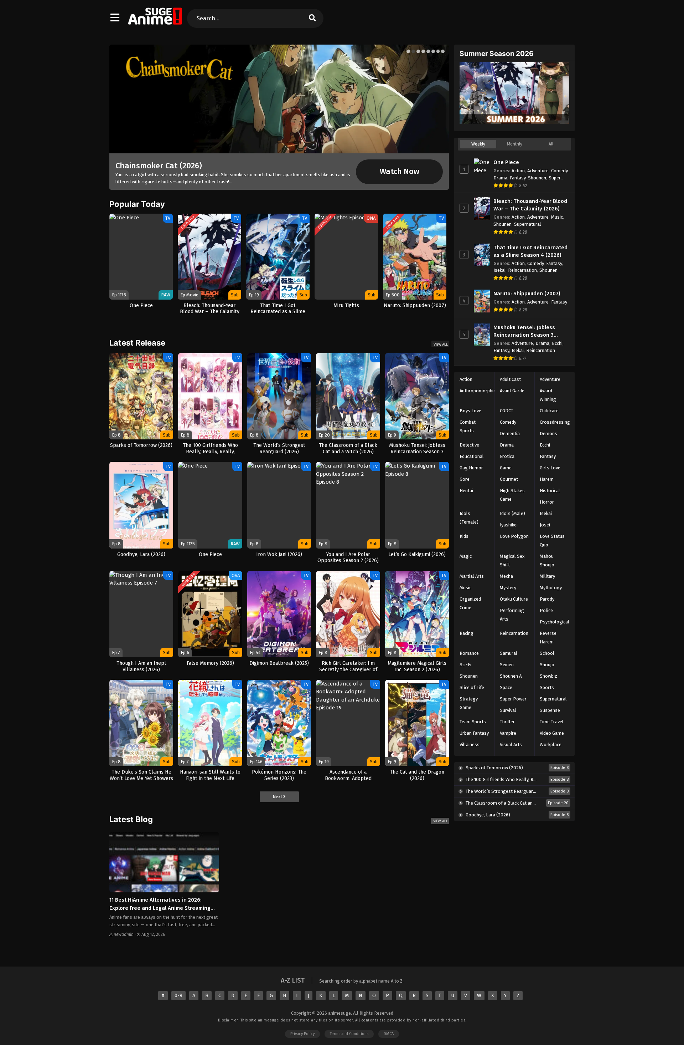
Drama (500, 177)
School (547, 653)
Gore (465, 479)
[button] (408, 51)
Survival (508, 710)
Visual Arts (511, 744)
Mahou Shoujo (547, 560)
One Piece (506, 162)
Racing (466, 633)
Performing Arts (512, 615)
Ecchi (557, 343)
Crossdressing (555, 422)
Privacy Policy (302, 1033)
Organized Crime (470, 603)
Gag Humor (471, 467)
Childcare (549, 410)
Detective (469, 445)
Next (278, 796)
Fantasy (517, 177)
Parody (547, 599)
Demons (548, 433)
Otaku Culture (514, 599)
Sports (547, 687)
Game (506, 467)
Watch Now (399, 171)
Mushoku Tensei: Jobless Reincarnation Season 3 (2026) (524, 331)
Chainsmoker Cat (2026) (158, 165)
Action (518, 170)
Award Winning (548, 395)
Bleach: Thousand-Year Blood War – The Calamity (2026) (530, 205)
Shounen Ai (511, 676)
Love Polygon (514, 536)
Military (547, 576)
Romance (469, 653)
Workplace (550, 744)
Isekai (499, 270)
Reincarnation (522, 270)
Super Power (513, 699)
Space (506, 687)
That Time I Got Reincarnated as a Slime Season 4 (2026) (530, 251)
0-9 (178, 996)
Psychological (554, 622)
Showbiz (548, 676)
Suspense (550, 710)
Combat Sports (468, 426)
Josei (545, 524)
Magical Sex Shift (512, 560)
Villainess (470, 744)
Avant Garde (512, 390)
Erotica (507, 456)
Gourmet (509, 479)
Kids (464, 536)
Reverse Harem (548, 637)
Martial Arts (472, 576)
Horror (547, 502)
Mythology (551, 587)
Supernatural (527, 224)
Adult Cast (510, 379)
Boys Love (470, 410)
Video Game (552, 733)
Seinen (507, 664)
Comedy (559, 170)
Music (557, 217)
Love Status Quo (552, 540)
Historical (550, 490)
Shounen (537, 177)
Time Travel (552, 721)
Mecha (506, 576)
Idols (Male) (512, 513)
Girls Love (550, 467)
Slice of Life (472, 687)
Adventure (538, 170)
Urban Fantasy (474, 733)
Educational (472, 456)
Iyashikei (509, 524)
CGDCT (506, 410)
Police (546, 610)
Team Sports (473, 721)
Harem (547, 479)
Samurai (508, 653)
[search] (312, 18)
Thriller (507, 721)
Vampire (508, 733)
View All (441, 344)
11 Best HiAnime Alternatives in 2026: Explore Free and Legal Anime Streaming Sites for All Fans (160, 908)
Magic (466, 556)
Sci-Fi (465, 664)
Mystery (508, 587)
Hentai (466, 490)
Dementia (510, 433)
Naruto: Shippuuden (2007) (526, 293)
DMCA (389, 1033)
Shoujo (547, 664)
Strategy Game (469, 703)
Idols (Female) (469, 518)
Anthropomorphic (478, 390)
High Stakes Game (512, 495)
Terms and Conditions (349, 1033)
